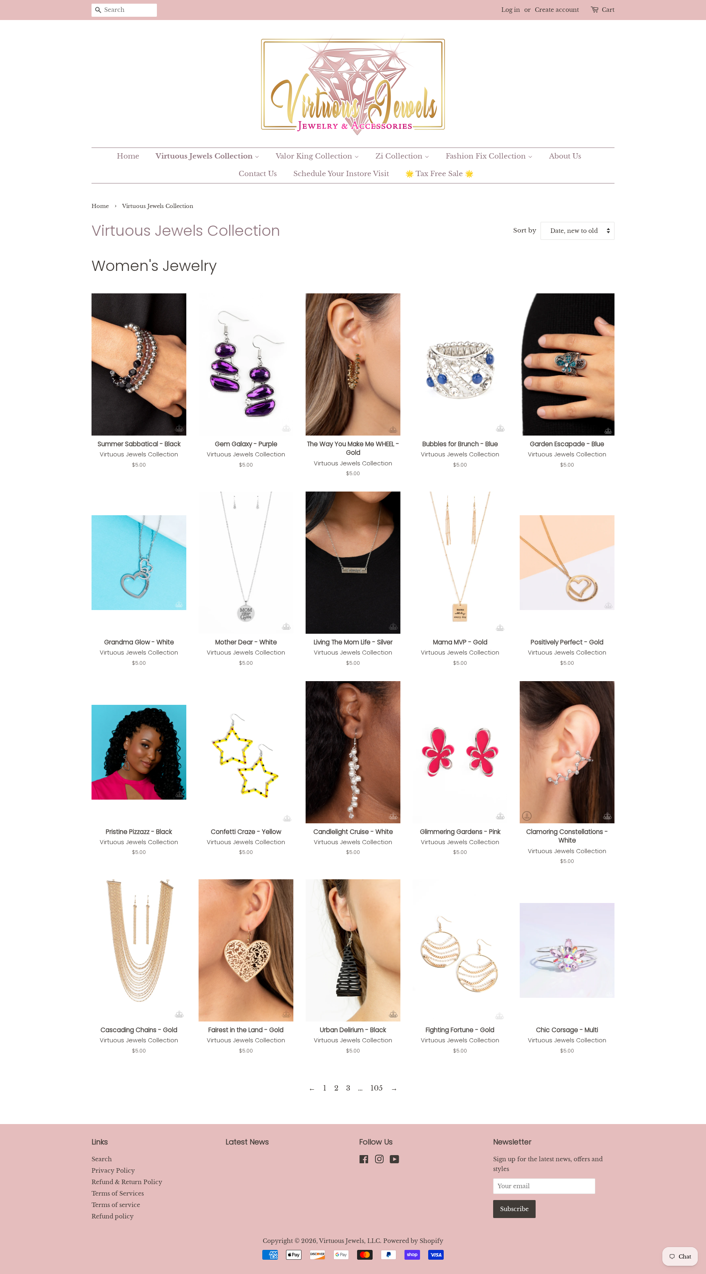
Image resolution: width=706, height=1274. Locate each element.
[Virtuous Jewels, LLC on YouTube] (394, 1160)
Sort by (524, 230)
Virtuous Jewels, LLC (349, 1241)
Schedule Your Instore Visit (341, 174)
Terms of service (116, 1205)
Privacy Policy (113, 1170)
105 (377, 1088)
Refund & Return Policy (127, 1182)
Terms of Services (118, 1193)
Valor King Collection (315, 156)
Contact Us (258, 174)
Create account (557, 9)
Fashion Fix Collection (487, 156)
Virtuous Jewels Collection (205, 156)
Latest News (247, 1142)
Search (102, 1159)
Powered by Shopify (413, 1241)
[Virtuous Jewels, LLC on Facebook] (364, 1160)
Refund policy (113, 1216)
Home (128, 156)
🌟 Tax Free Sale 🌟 (439, 174)
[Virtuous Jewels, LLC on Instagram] (379, 1160)
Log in (510, 9)
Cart (608, 9)
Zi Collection (399, 156)
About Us (565, 156)
